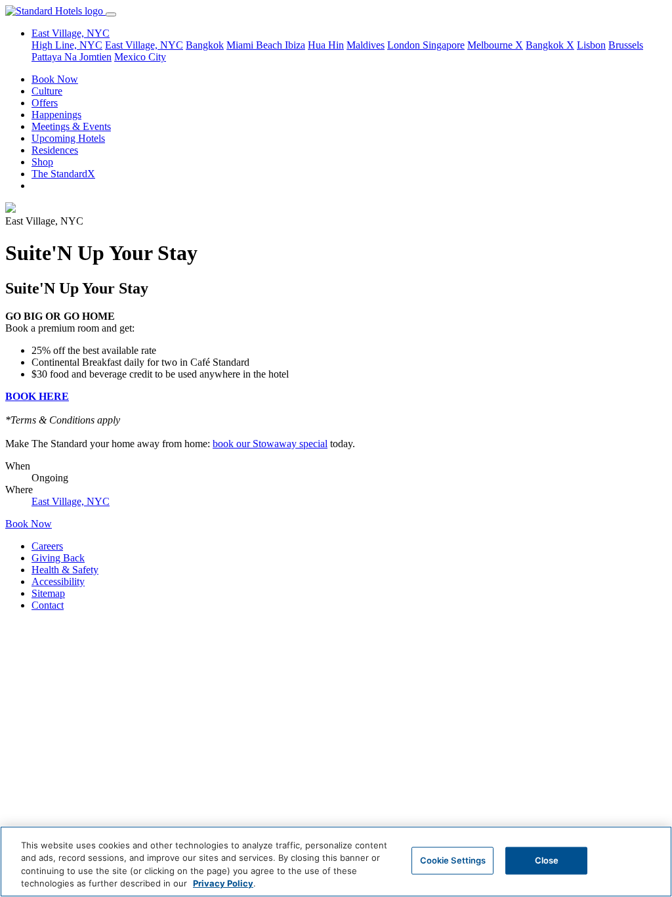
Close (547, 860)
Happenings (56, 114)
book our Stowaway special (270, 443)
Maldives (365, 45)
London (405, 45)
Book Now (55, 79)
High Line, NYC (67, 45)
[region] (336, 861)
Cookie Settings (453, 860)
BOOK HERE (37, 396)
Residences (55, 150)
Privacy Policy (223, 883)
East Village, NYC (144, 45)
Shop (42, 161)
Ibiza (295, 45)
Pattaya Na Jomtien (72, 56)
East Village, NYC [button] (71, 33)
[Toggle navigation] (111, 14)
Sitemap (48, 593)
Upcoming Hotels (68, 138)
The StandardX (63, 173)
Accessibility (58, 581)
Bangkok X (550, 45)
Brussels (625, 45)
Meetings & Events (71, 126)
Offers (45, 102)
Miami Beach (255, 45)
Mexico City (140, 56)
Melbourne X (495, 45)
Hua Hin (326, 45)
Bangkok (205, 45)
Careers (47, 546)
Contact (48, 605)
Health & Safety (65, 569)
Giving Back (58, 557)
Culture (47, 91)
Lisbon (591, 45)
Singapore (444, 45)
